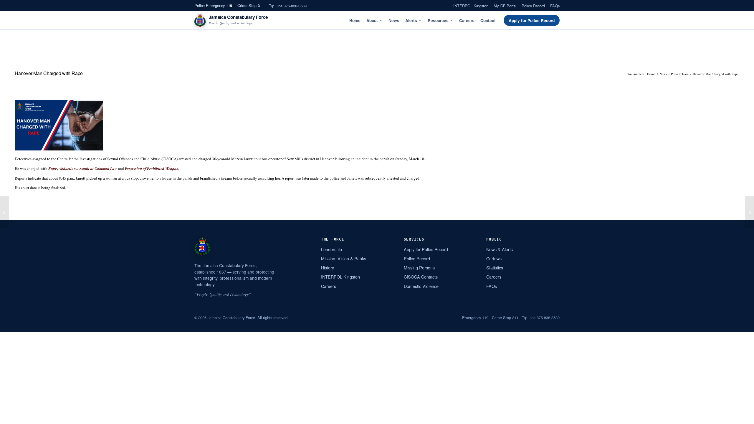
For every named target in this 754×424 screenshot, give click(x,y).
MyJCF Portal (505, 6)
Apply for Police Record (532, 20)
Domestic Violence (421, 286)
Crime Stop (250, 5)
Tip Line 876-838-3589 (288, 6)
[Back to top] (742, 417)
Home (355, 20)
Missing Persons (419, 267)
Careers (466, 20)
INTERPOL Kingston (470, 6)
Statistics (494, 267)
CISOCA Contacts (421, 277)
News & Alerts (499, 249)
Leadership (331, 249)
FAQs (555, 6)
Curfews (494, 258)
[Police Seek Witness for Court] (4, 212)
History (327, 267)
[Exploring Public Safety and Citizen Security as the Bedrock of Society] (749, 212)
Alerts (411, 20)
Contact (488, 20)
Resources (438, 20)
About (372, 20)
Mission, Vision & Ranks (343, 258)
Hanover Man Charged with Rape (49, 73)
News (393, 20)
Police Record (533, 6)
